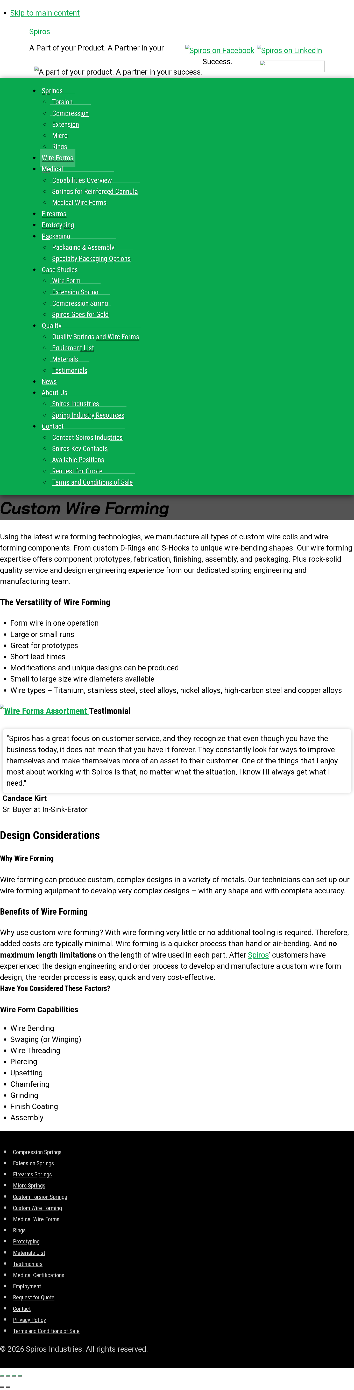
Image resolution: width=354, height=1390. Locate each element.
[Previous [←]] (2, 1387)
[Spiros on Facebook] (219, 50)
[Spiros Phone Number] (292, 69)
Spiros (39, 31)
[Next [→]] (8, 1387)
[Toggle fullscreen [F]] (14, 1376)
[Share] (8, 1376)
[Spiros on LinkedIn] (289, 50)
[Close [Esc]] (2, 1376)
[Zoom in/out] (20, 1376)
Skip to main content (45, 13)
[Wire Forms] (44, 711)
